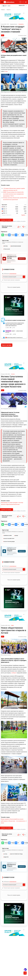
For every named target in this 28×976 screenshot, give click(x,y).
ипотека (6, 246)
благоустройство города (16, 853)
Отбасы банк (7, 249)
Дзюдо (16, 535)
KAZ (26, 2)
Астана (5, 853)
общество (6, 857)
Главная (3, 9)
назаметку (21, 24)
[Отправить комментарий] (24, 277)
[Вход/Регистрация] (23, 2)
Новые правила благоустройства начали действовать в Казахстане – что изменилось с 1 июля (14, 821)
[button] (23, 5)
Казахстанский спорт (9, 538)
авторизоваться (13, 273)
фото (13, 625)
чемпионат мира (8, 535)
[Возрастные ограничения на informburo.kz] (20, 2)
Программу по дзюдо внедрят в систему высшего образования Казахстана (12, 503)
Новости (8, 9)
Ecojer (6, 71)
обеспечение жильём (16, 246)
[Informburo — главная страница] (9, 2)
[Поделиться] (25, 973)
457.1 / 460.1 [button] (7, 5)
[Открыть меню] (2, 2)
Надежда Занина (13, 24)
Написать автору (22, 35)
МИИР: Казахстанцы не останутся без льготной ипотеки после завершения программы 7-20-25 (13, 194)
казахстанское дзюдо (9, 541)
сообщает (13, 673)
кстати (13, 374)
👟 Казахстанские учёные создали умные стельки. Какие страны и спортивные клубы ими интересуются (14, 324)
